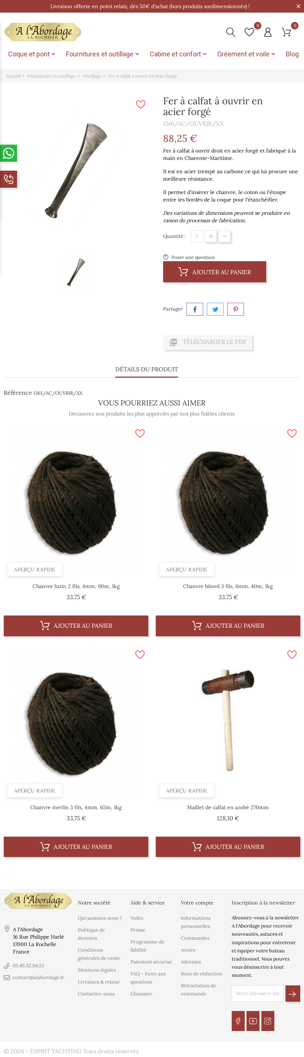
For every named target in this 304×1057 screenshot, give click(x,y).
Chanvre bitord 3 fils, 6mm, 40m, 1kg (228, 586)
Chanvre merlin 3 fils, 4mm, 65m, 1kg (76, 807)
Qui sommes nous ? (100, 918)
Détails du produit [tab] (146, 369)
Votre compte (197, 902)
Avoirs (188, 950)
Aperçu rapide (34, 569)
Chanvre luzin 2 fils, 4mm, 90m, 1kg (76, 586)
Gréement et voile (247, 54)
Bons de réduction (201, 974)
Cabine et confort (179, 54)
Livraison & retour (99, 982)
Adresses (191, 962)
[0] (249, 32)
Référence (18, 392)
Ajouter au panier (221, 272)
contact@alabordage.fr (38, 977)
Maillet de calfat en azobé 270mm (228, 807)
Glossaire (141, 994)
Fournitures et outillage (103, 54)
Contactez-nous (96, 994)
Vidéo (136, 918)
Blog (292, 54)
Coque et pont (32, 54)
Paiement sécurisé (151, 962)
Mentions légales (97, 970)
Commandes (195, 938)
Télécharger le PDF (208, 342)
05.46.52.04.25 (28, 965)
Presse (137, 930)
